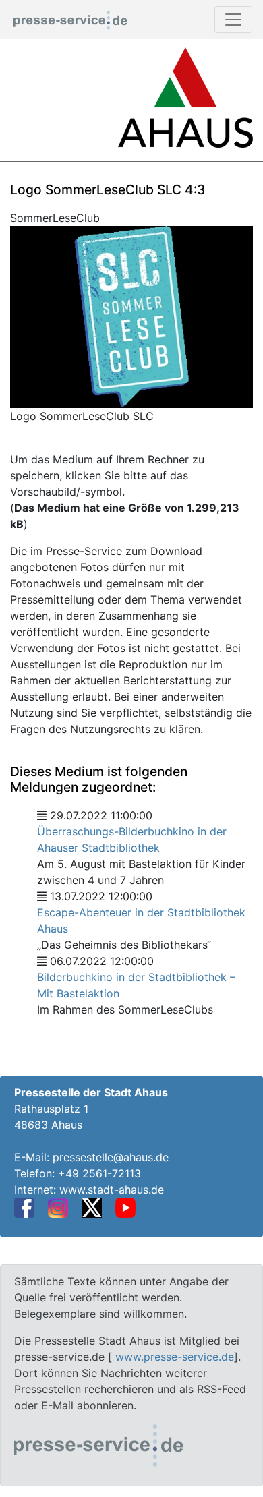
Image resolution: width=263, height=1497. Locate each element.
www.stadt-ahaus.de (111, 1189)
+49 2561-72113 (99, 1173)
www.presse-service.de (174, 1356)
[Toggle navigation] (233, 19)
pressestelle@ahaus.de (111, 1157)
